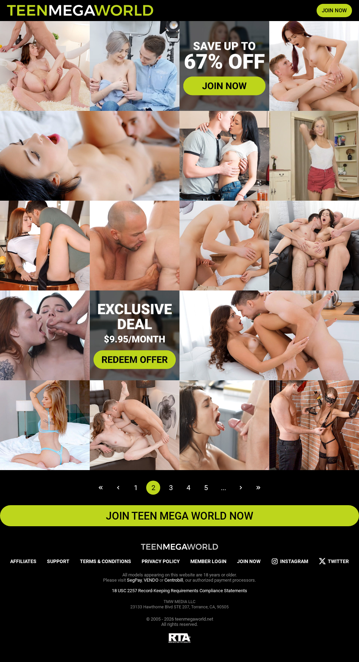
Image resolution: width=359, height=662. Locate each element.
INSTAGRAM (294, 561)
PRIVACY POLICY (161, 561)
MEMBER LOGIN (208, 561)
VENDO (151, 580)
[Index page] (80, 10)
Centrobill (173, 580)
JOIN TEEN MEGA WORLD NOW (179, 516)
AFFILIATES (23, 561)
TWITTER (338, 561)
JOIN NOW (334, 10)
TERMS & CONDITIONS (105, 561)
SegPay (134, 580)
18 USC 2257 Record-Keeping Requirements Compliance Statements (179, 590)
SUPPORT (58, 561)
